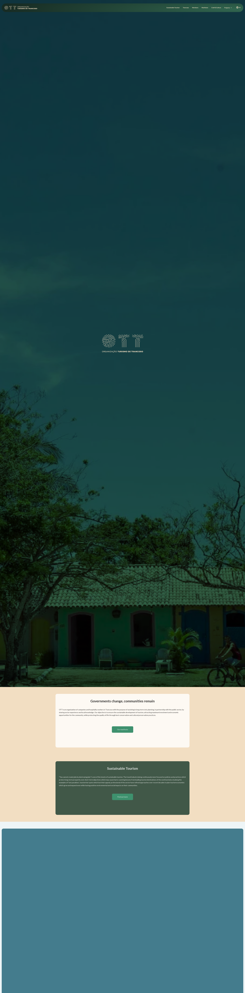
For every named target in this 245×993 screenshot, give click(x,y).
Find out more (122, 797)
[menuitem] (173, 7)
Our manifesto (122, 729)
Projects (227, 8)
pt (240, 7)
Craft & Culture (216, 7)
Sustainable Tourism (173, 7)
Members (195, 7)
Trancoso (186, 7)
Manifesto (205, 7)
